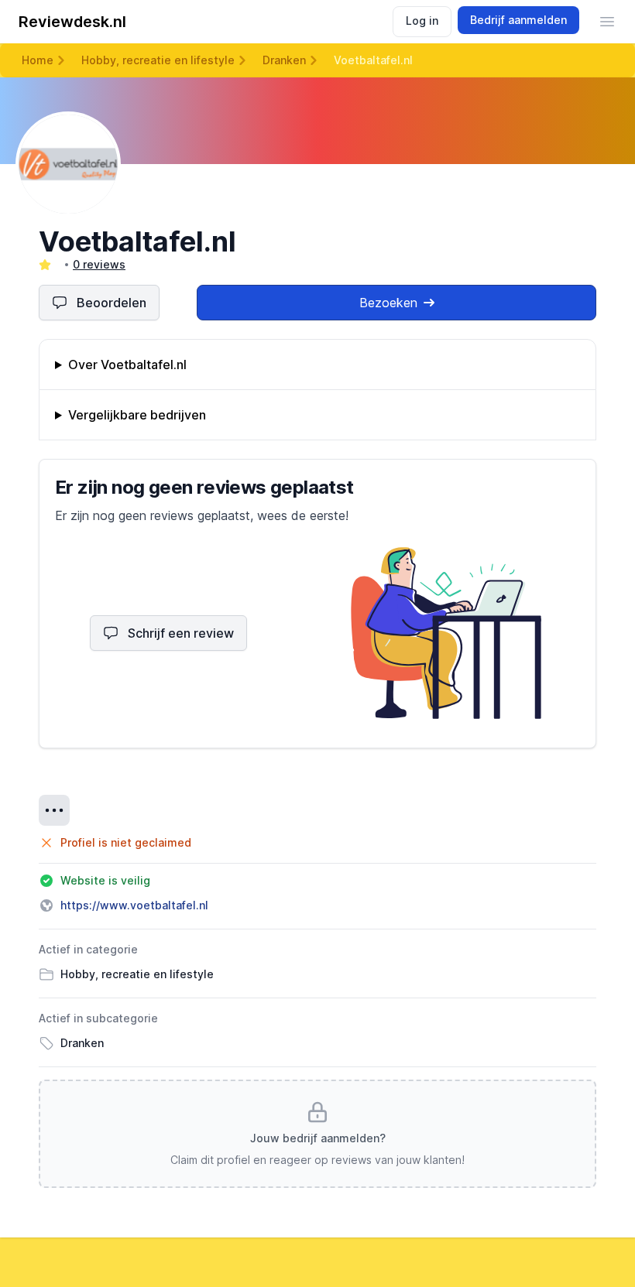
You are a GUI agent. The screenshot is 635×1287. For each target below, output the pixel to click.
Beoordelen (111, 302)
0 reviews (99, 264)
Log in (422, 20)
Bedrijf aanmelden (518, 19)
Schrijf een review (181, 633)
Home (37, 60)
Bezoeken (388, 302)
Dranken (284, 60)
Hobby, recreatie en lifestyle (158, 60)
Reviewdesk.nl (72, 21)
